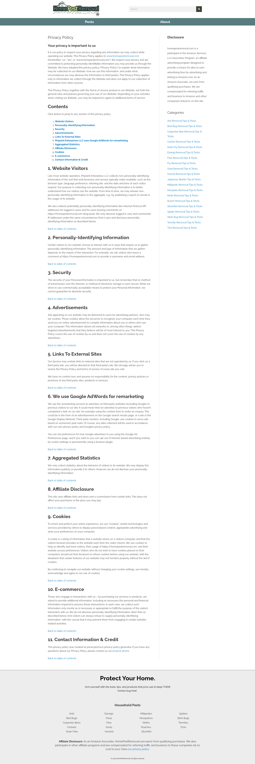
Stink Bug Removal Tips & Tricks (185, 217)
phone (125, 650)
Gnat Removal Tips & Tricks (182, 168)
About (165, 22)
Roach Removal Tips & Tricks (183, 201)
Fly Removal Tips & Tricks (181, 163)
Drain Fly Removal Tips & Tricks (184, 147)
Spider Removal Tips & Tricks (183, 211)
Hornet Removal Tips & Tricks (183, 174)
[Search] (199, 9)
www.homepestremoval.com (123, 56)
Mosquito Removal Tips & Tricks (185, 190)
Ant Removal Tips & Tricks (181, 120)
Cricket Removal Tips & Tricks (183, 141)
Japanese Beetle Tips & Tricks (184, 179)
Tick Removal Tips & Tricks (182, 227)
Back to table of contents (62, 228)
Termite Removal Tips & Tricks (184, 222)
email (115, 650)
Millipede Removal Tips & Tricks (185, 184)
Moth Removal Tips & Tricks (182, 195)
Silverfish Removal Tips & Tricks (184, 206)
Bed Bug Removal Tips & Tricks (184, 126)
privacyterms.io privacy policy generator (109, 647)
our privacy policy (138, 749)
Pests (89, 22)
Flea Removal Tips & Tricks (182, 157)
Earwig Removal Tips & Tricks (183, 152)
